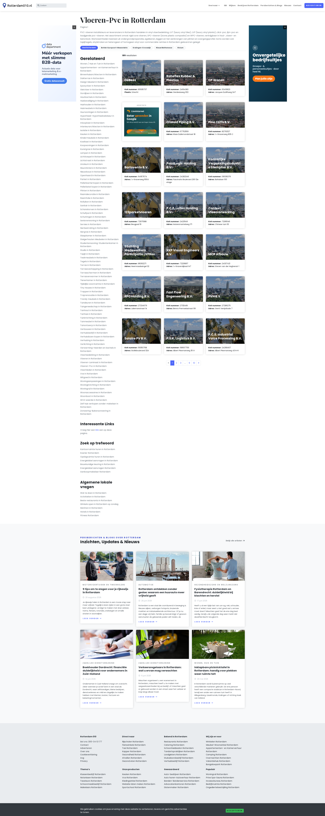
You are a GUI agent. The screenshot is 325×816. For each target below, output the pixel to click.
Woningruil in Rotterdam (92, 388)
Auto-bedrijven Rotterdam (177, 774)
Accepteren (235, 811)
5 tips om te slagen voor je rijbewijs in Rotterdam (105, 590)
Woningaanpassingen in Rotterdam (97, 381)
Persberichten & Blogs (271, 5)
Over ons (84, 751)
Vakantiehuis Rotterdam (218, 761)
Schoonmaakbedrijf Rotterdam (95, 784)
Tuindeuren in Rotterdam (92, 302)
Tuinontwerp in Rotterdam (93, 325)
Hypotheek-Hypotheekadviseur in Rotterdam (97, 117)
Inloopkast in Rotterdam (92, 122)
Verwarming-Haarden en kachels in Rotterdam (98, 349)
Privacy (84, 761)
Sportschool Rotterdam (134, 787)
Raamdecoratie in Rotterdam (95, 194)
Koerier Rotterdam (89, 452)
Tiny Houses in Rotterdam (93, 287)
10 (194, 362)
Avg (82, 757)
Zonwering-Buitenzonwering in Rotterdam (95, 412)
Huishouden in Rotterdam (92, 104)
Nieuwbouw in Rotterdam (92, 171)
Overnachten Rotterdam (218, 757)
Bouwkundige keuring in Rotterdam (97, 464)
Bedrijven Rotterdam (248, 5)
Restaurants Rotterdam (176, 741)
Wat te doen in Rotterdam (93, 493)
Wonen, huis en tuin (206, 663)
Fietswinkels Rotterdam (134, 744)
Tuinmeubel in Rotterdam (93, 321)
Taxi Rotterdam (130, 748)
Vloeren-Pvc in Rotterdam (93, 366)
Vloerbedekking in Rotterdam (95, 354)
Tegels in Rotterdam (90, 261)
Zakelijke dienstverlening (99, 663)
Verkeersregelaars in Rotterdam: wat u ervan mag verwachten (160, 669)
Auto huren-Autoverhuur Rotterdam (182, 777)
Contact (297, 5)
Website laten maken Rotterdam (138, 784)
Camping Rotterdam (216, 754)
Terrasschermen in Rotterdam (95, 272)
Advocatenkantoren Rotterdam (180, 784)
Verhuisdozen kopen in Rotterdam (97, 336)
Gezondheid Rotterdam (134, 754)
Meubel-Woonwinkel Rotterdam (222, 744)
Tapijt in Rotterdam (90, 253)
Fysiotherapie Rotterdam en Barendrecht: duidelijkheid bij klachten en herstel (213, 592)
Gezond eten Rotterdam (134, 761)
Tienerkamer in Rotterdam (93, 280)
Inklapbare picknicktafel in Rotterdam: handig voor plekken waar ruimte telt (215, 671)
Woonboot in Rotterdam (92, 396)
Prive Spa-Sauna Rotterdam (220, 777)
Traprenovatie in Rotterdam (94, 295)
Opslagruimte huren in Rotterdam (97, 456)
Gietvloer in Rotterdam (91, 89)
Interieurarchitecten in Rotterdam (97, 126)
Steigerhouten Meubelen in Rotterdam (99, 239)
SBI (225, 5)
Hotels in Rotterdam (90, 511)
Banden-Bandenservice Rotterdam (181, 780)
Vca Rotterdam (130, 777)
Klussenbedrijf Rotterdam (93, 774)
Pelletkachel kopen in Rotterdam (96, 182)
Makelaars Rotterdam (91, 787)
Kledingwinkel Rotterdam (134, 780)
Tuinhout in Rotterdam (91, 310)
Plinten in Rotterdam (90, 190)
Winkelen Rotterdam (216, 741)
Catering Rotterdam (174, 744)
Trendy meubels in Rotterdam (95, 299)
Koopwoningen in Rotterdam (94, 145)
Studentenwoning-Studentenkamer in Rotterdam (99, 245)
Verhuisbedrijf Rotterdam (176, 761)
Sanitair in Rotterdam (90, 205)
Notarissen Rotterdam (91, 777)
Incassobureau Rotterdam (219, 780)
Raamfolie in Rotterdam (92, 198)
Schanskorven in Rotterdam (94, 209)
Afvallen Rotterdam (132, 757)
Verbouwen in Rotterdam (92, 329)
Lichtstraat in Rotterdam (92, 160)
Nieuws (287, 5)
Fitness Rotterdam (89, 515)
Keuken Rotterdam (131, 774)
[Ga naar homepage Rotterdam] (17, 5)
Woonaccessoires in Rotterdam (96, 392)
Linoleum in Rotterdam (91, 164)
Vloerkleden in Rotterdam (93, 369)
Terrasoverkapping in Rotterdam (96, 268)
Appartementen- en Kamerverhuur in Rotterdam (99, 69)
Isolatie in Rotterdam (90, 130)
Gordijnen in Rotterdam (92, 93)
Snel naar (213, 5)
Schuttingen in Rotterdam (93, 216)
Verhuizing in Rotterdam (92, 340)
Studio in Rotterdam (90, 250)
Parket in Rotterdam (90, 179)
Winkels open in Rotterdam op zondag (99, 504)
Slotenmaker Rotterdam (176, 787)
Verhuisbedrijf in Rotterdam (94, 332)
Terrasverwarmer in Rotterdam (96, 276)
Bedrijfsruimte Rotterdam (218, 784)
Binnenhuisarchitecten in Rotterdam (98, 74)
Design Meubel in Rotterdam (94, 82)
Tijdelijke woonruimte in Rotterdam (97, 283)
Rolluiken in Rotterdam (91, 201)
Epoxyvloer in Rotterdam (92, 85)
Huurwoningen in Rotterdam (94, 112)
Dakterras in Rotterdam (92, 78)
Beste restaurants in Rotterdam (96, 500)
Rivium (180, 48)
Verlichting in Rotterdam (92, 344)
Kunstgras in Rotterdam (92, 149)
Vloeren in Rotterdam (91, 358)
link (97, 430)
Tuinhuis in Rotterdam (91, 314)
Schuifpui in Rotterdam (91, 213)
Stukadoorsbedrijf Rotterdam (178, 757)
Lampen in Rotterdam (91, 153)
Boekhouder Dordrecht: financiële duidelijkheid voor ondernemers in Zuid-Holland (105, 671)
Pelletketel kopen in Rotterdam (96, 186)
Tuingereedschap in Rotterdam (95, 306)
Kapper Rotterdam (131, 751)
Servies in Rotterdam (90, 224)
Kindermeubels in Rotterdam (94, 137)
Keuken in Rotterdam (90, 134)
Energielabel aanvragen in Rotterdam (99, 460)
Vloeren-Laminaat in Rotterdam (96, 362)
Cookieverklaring (88, 754)
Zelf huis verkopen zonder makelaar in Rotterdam (99, 405)
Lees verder (91, 618)
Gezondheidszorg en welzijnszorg (216, 584)
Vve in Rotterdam (89, 373)
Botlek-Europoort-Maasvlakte (114, 48)
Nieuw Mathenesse (164, 48)
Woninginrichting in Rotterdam (95, 384)
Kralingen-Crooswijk (142, 48)
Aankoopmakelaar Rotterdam (95, 471)
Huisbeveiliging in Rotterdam (94, 100)
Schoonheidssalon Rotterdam (179, 748)
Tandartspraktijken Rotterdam (179, 751)
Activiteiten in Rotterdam (92, 496)
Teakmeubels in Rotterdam (94, 257)
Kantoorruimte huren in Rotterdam (97, 449)
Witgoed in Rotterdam (91, 377)
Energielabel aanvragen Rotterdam (98, 468)
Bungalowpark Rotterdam (219, 764)
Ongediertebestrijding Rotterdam (222, 787)
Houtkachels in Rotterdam (93, 97)
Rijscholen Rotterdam (133, 741)
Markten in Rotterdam (91, 507)
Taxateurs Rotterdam (91, 780)
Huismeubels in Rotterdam (93, 108)
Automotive (146, 584)
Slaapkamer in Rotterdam (93, 235)
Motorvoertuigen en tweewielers (104, 584)
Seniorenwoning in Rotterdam (95, 220)
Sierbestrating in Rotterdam (94, 228)
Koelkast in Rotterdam (91, 141)
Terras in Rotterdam (90, 265)
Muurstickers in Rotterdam (93, 168)
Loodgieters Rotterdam (175, 754)
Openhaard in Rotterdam (92, 175)
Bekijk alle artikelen (234, 540)
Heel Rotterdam (89, 47)
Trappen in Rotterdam (91, 291)
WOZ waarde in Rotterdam (93, 400)
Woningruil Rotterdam (217, 774)
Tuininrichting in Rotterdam (93, 317)
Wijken (232, 5)
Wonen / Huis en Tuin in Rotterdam (97, 63)
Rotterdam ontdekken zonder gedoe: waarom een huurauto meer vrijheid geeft (161, 592)
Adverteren (314, 5)
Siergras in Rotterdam (91, 231)
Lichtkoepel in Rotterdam (92, 156)
